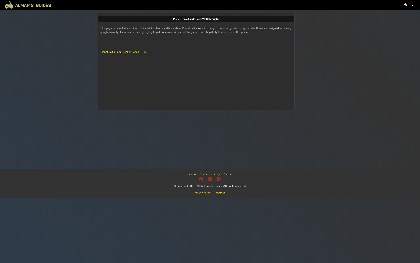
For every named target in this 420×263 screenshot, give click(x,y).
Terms (227, 174)
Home (192, 174)
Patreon (221, 192)
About (203, 174)
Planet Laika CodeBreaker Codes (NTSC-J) (125, 52)
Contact (215, 174)
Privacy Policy (202, 192)
